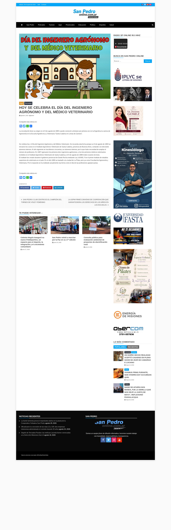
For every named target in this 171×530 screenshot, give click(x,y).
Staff (39, 4)
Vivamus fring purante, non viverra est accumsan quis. (137, 374)
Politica (92, 25)
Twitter (145, 4)
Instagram (150, 4)
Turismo (52, 25)
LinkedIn (59, 187)
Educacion (82, 25)
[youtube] (119, 439)
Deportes (102, 25)
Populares (120, 347)
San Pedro (30, 25)
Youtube (148, 4)
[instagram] (114, 439)
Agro (60, 25)
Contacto (43, 4)
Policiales (41, 25)
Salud (112, 25)
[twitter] (108, 439)
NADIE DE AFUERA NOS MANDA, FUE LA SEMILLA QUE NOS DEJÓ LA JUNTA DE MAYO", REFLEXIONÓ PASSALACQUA (137, 392)
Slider (126, 369)
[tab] (120, 347)
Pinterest (47, 187)
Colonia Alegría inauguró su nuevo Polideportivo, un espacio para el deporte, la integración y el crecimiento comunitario (32, 242)
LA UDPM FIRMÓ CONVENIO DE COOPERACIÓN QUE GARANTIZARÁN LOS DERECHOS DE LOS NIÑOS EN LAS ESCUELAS (88, 202)
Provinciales (70, 25)
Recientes (133, 347)
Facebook (142, 4)
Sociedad (28, 103)
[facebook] (103, 439)
